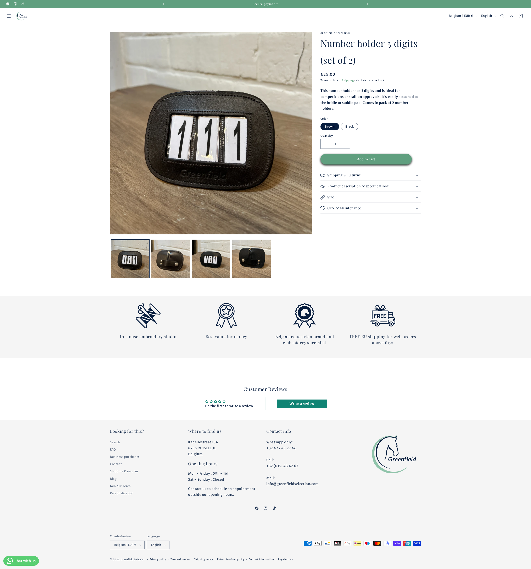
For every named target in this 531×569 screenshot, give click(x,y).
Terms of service (180, 559)
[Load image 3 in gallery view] (211, 259)
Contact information (261, 559)
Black (349, 126)
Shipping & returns (124, 471)
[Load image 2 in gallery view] (170, 259)
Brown (330, 126)
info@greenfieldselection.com (292, 484)
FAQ (113, 449)
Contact (116, 464)
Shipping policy (203, 559)
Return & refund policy (230, 559)
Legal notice (285, 559)
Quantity (326, 136)
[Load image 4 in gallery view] (251, 259)
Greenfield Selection (133, 559)
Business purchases (125, 457)
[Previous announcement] (163, 4)
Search (115, 442)
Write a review (302, 404)
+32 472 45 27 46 (281, 448)
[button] (8, 16)
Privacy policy (158, 559)
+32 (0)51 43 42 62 (282, 466)
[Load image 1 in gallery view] (130, 259)
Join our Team (120, 486)
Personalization (122, 493)
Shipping (348, 80)
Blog (113, 479)
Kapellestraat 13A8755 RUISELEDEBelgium (203, 448)
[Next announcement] (367, 4)
